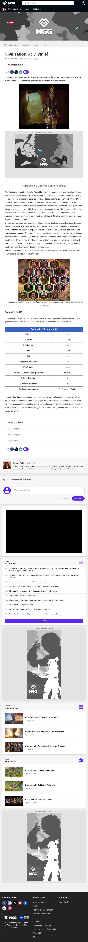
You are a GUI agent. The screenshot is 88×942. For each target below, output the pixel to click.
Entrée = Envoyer (63, 498)
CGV (34, 937)
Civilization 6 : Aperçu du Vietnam (21, 605)
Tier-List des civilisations (43, 250)
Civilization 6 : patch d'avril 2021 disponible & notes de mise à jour (33, 591)
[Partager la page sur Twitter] (16, 72)
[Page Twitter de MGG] (15, 903)
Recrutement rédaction (42, 910)
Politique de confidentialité (44, 929)
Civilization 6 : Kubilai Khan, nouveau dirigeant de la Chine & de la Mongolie (36, 600)
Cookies (36, 921)
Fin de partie (13, 441)
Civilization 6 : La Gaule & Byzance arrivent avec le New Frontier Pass (34, 614)
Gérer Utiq (37, 933)
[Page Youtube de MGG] (20, 903)
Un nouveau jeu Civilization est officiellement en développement (32, 582)
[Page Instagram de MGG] (10, 908)
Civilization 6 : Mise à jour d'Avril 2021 (22, 595)
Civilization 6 (26, 45)
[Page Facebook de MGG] (4, 903)
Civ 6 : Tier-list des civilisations (38, 799)
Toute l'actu (44, 621)
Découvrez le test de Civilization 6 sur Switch (44, 732)
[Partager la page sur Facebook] (12, 72)
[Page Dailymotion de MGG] (25, 903)
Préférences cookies (41, 925)
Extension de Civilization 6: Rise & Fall (41, 717)
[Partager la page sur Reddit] (20, 72)
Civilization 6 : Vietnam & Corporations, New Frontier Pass (30, 609)
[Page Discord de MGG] (10, 903)
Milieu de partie (14, 435)
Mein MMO (63, 902)
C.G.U (35, 917)
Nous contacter (39, 902)
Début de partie (14, 429)
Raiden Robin (34, 59)
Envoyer (79, 498)
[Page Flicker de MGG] (4, 908)
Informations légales (41, 914)
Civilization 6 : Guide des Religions (40, 785)
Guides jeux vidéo (14, 45)
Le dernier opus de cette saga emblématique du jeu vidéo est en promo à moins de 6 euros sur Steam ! (43, 576)
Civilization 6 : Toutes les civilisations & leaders (45, 746)
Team (34, 906)
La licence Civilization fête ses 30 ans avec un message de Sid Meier (34, 586)
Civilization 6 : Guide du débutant (39, 771)
